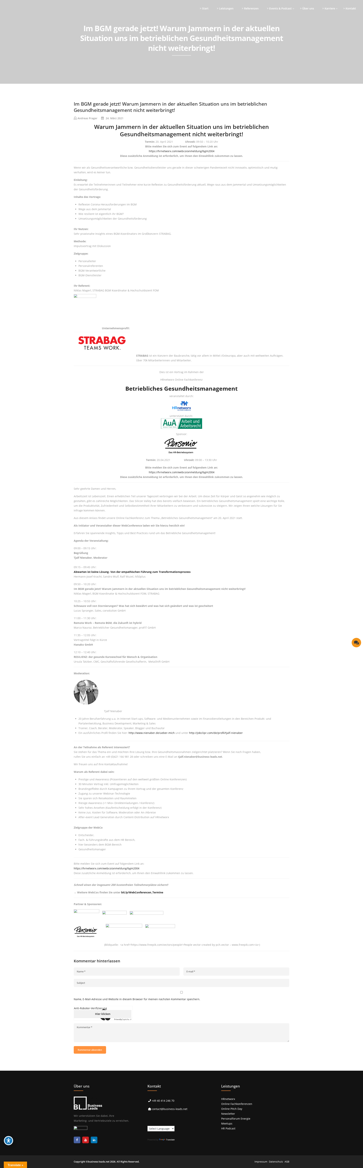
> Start (204, 8)
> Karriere (328, 8)
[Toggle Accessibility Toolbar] (8, 1140)
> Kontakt (349, 8)
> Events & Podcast (279, 8)
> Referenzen (250, 8)
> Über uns (307, 8)
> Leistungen (225, 8)
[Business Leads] (28, 29)
